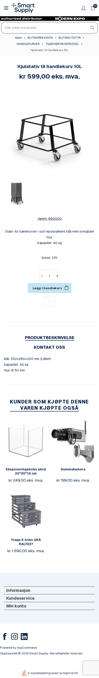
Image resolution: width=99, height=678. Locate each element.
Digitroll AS (70, 673)
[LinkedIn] (24, 636)
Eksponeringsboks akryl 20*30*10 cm (26, 471)
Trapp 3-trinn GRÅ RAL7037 (26, 542)
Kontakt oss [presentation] (49, 347)
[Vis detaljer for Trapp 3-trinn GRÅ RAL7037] (26, 511)
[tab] (49, 337)
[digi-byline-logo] (24, 673)
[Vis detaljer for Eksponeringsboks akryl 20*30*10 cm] (26, 441)
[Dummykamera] (73, 441)
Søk (92, 27)
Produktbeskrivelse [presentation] (49, 337)
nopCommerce (27, 648)
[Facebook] (5, 636)
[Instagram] (14, 636)
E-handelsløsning (39, 673)
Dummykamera (73, 469)
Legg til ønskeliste (49, 301)
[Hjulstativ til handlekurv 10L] (49, 131)
